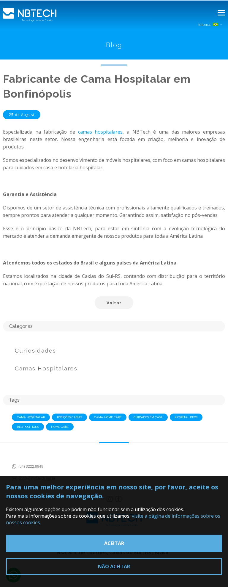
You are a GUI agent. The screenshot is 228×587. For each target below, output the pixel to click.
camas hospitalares (100, 132)
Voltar (114, 303)
